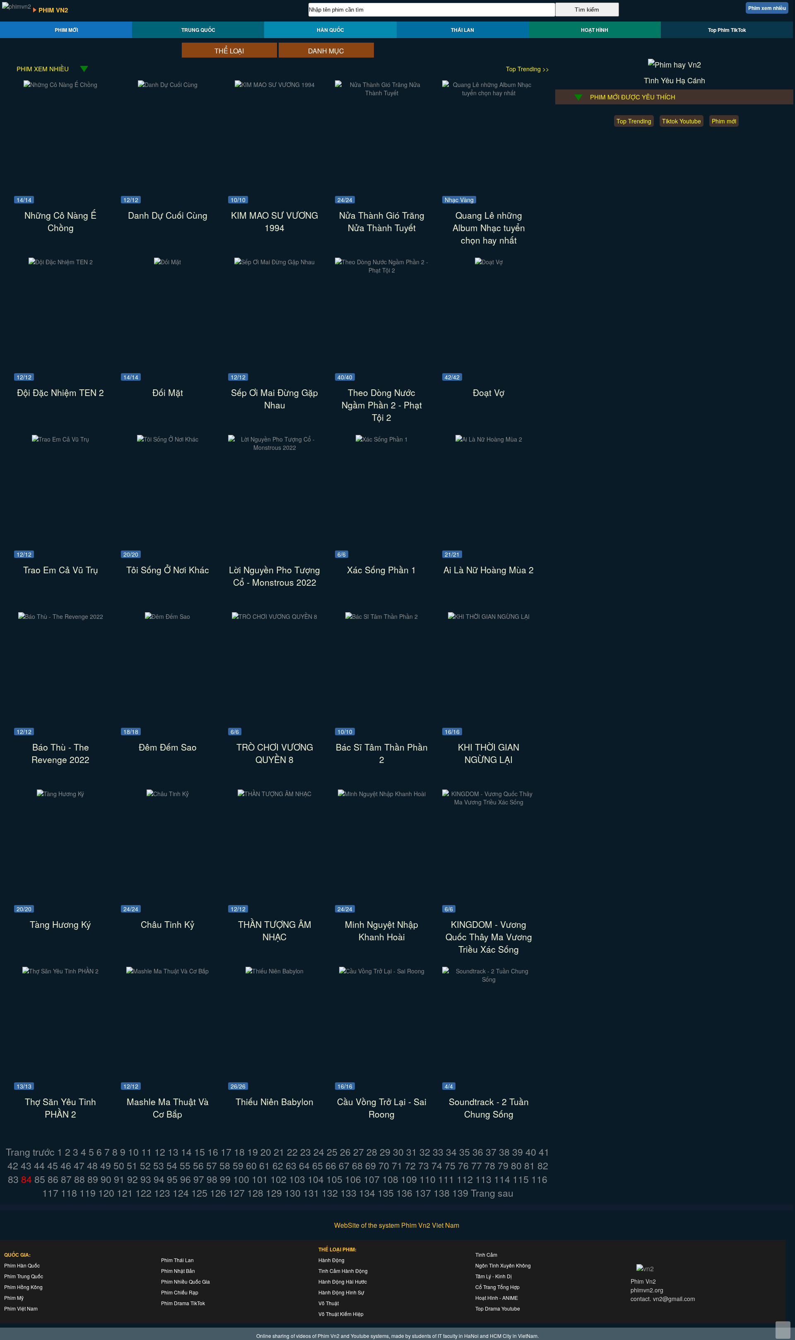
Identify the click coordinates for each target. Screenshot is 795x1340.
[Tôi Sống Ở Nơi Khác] (167, 439)
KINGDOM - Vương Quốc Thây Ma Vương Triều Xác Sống (489, 936)
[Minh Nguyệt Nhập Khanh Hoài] (382, 794)
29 (385, 1152)
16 (212, 1152)
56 (198, 1165)
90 (106, 1179)
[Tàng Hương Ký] (60, 794)
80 (516, 1165)
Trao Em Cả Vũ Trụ (60, 569)
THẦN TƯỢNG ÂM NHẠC (274, 930)
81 (529, 1165)
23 (305, 1152)
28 (371, 1152)
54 (171, 1165)
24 (318, 1152)
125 (199, 1193)
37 (491, 1152)
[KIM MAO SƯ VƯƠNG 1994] (275, 84)
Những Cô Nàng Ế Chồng (60, 221)
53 (158, 1165)
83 (13, 1179)
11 (146, 1152)
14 (186, 1152)
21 (279, 1152)
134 (367, 1193)
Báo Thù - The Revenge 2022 (60, 753)
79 (503, 1165)
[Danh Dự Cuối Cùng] (168, 84)
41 (544, 1152)
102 (278, 1179)
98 (212, 1179)
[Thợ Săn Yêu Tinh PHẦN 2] (60, 971)
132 (330, 1193)
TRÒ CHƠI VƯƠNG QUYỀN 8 (274, 753)
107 (372, 1179)
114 (502, 1179)
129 (274, 1193)
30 (398, 1152)
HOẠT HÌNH (594, 30)
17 (226, 1152)
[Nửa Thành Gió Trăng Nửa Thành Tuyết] (381, 93)
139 (460, 1193)
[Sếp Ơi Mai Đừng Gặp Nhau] (274, 262)
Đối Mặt (167, 392)
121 (125, 1193)
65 (317, 1165)
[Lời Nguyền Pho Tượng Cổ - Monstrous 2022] (274, 447)
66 (330, 1165)
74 (436, 1165)
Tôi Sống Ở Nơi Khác (167, 569)
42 (12, 1165)
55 (185, 1165)
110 (427, 1179)
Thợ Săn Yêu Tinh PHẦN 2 (60, 1107)
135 (386, 1193)
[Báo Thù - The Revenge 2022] (60, 616)
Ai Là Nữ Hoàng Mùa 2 (488, 569)
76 (463, 1165)
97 (198, 1179)
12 (159, 1152)
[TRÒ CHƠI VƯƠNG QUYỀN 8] (274, 616)
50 (118, 1165)
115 (521, 1179)
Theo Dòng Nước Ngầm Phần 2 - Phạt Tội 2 (382, 404)
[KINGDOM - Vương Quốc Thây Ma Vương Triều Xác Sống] (488, 802)
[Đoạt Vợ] (489, 262)
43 (26, 1165)
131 (311, 1193)
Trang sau (492, 1193)
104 (316, 1179)
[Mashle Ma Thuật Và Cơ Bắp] (167, 971)
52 (145, 1165)
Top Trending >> (527, 69)
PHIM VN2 (53, 9)
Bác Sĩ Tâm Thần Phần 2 (382, 753)
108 (390, 1179)
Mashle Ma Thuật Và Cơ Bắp (168, 1107)
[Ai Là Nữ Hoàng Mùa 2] (488, 439)
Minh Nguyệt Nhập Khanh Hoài (381, 930)
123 (162, 1193)
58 (224, 1165)
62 (277, 1165)
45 (52, 1165)
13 (173, 1152)
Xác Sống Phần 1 (381, 569)
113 (483, 1179)
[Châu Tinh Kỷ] (168, 794)
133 (348, 1193)
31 (411, 1152)
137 (423, 1193)
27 (358, 1152)
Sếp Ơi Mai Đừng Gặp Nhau (274, 398)
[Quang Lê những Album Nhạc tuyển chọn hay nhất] (488, 93)
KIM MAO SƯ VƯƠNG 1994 (274, 221)
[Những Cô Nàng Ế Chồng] (60, 84)
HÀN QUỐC (330, 30)
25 (332, 1152)
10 (133, 1152)
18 (239, 1152)
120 (106, 1193)
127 (237, 1193)
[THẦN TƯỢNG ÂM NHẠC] (274, 794)
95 (172, 1179)
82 (542, 1165)
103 (297, 1179)
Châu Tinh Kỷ (168, 924)
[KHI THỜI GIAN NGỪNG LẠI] (489, 616)
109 (409, 1179)
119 (88, 1193)
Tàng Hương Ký (60, 924)
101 (260, 1179)
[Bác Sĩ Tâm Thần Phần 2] (381, 616)
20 (265, 1152)
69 (370, 1165)
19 (252, 1152)
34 (451, 1152)
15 (199, 1152)
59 (238, 1165)
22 (292, 1152)
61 (264, 1165)
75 (450, 1165)
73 (423, 1165)
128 (255, 1193)
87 (66, 1179)
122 (143, 1193)
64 (304, 1165)
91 (119, 1179)
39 (517, 1152)
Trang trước (30, 1152)
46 (65, 1165)
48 (92, 1165)
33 (438, 1152)
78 (489, 1165)
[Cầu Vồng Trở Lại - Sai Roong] (381, 971)
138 (442, 1193)
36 (477, 1152)
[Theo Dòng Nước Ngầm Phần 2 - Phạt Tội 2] (381, 270)
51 (132, 1165)
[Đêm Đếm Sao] (167, 616)
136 (404, 1193)
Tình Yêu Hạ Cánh (674, 80)
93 (145, 1179)
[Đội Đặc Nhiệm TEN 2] (61, 262)
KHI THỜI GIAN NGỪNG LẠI (488, 753)
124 (181, 1193)
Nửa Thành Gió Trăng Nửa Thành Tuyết (381, 221)
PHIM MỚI (66, 30)
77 (476, 1165)
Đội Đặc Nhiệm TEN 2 (60, 392)
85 (39, 1179)
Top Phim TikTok (727, 30)
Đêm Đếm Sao (168, 747)
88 (79, 1179)
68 (357, 1165)
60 (251, 1165)
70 (383, 1165)
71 (397, 1165)
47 (79, 1165)
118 (69, 1193)
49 (105, 1165)
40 (530, 1152)
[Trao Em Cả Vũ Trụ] (60, 439)
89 (92, 1179)
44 (39, 1165)
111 (446, 1179)
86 (53, 1179)
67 (344, 1165)
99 (225, 1179)
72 (410, 1165)
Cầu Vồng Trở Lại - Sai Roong (381, 1107)
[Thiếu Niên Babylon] (275, 971)
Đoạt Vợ (488, 392)
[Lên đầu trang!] (783, 1330)
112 (465, 1179)
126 (218, 1193)
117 (50, 1193)
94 (159, 1179)
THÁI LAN (462, 30)
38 (504, 1152)
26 (345, 1152)
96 (185, 1179)
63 (291, 1165)
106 (353, 1179)
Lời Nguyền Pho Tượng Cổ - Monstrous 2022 (274, 575)
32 (424, 1152)
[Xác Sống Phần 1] (382, 439)
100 (241, 1179)
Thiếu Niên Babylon (274, 1101)
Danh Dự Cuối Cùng (167, 215)
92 (132, 1179)
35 (464, 1152)
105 (334, 1179)
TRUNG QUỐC (198, 30)
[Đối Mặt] (167, 262)
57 (211, 1165)
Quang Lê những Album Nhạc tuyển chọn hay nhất (489, 227)
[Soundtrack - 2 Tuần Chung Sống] (488, 979)
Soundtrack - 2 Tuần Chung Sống (489, 1107)
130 (292, 1193)
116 (539, 1179)
